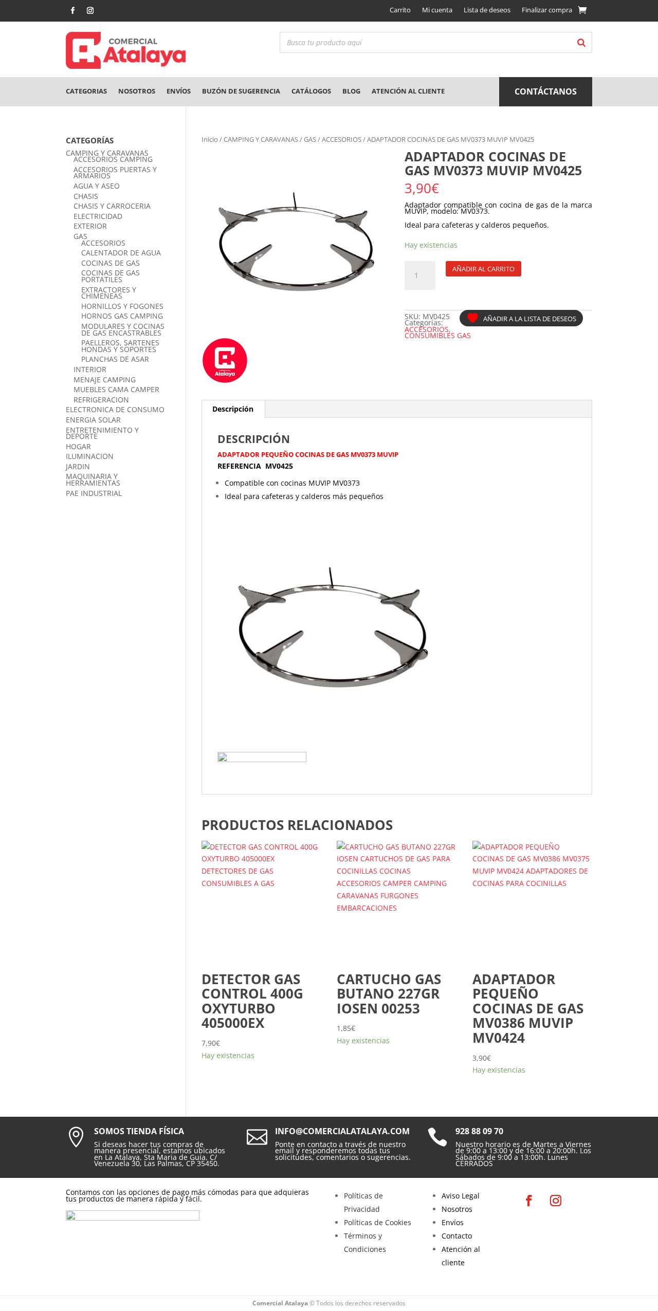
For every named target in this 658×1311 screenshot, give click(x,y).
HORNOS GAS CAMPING (122, 316)
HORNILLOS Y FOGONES (122, 306)
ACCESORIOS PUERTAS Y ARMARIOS (115, 172)
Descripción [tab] (232, 409)
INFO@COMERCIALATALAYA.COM (342, 1131)
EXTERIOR (90, 226)
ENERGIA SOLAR (93, 419)
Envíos (179, 91)
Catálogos (311, 91)
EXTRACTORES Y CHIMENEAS (108, 293)
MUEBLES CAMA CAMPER (116, 389)
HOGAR (78, 446)
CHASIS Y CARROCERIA (112, 206)
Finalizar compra (547, 9)
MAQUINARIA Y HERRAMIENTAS (93, 479)
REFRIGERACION (101, 399)
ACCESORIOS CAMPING (113, 159)
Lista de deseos (487, 9)
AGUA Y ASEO (97, 186)
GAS (310, 139)
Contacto (457, 1236)
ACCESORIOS (341, 139)
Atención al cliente (408, 91)
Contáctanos (546, 91)
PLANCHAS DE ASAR (115, 359)
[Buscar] (581, 42)
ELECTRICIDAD (98, 216)
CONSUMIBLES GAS (438, 335)
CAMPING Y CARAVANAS (261, 139)
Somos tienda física (139, 1131)
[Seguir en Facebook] (72, 10)
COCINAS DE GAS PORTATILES (110, 276)
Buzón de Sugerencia (241, 91)
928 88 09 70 (479, 1131)
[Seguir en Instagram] (90, 10)
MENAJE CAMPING (105, 379)
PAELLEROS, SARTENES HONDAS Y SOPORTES (120, 346)
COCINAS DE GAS (110, 263)
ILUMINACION (90, 456)
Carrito (400, 9)
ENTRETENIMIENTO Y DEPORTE (102, 433)
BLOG (351, 91)
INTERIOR (90, 369)
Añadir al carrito (483, 268)
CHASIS (86, 196)
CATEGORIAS (86, 91)
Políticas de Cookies (377, 1222)
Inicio (210, 139)
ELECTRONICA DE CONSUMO (115, 409)
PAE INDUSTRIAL (94, 493)
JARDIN (78, 466)
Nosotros (136, 91)
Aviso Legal (461, 1196)
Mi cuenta (437, 9)
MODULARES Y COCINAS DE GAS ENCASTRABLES (122, 329)
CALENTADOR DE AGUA (121, 252)
